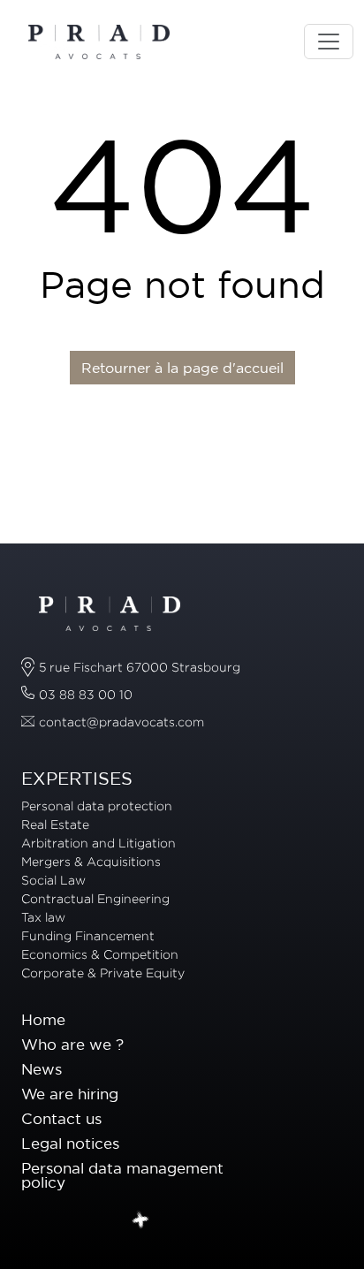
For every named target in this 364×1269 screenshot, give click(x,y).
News (41, 1068)
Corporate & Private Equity (103, 972)
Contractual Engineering (95, 898)
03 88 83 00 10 (86, 694)
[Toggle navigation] (328, 41)
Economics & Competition (99, 954)
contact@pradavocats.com (121, 721)
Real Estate (55, 824)
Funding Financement (88, 935)
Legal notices (70, 1143)
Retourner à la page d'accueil (182, 368)
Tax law (43, 916)
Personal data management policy (122, 1175)
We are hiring (69, 1093)
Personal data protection (96, 805)
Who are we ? (72, 1044)
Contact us (61, 1118)
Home (43, 1019)
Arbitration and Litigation (98, 842)
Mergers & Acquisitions (91, 861)
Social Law (53, 879)
